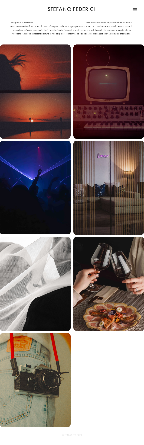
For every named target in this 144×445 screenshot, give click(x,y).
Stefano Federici (72, 9)
